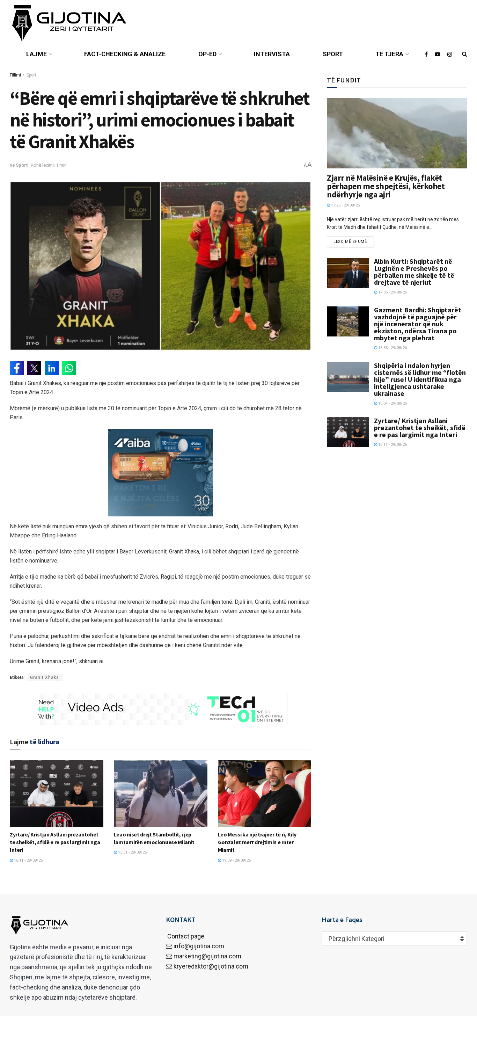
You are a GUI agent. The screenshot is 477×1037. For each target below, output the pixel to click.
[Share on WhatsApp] (69, 368)
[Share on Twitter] (34, 368)
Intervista (272, 54)
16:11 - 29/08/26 (28, 860)
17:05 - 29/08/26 (392, 292)
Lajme (36, 54)
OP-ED (207, 54)
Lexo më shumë (350, 241)
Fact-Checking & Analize (125, 54)
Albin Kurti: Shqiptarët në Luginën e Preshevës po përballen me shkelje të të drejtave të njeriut (414, 272)
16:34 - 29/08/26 (392, 403)
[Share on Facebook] (17, 368)
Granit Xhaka (44, 677)
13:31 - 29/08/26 (132, 852)
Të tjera (389, 54)
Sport (333, 54)
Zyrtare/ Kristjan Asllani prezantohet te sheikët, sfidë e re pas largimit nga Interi (55, 842)
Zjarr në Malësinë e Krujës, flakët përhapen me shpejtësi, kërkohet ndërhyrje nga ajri (386, 186)
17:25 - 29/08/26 (345, 205)
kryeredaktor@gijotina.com (211, 966)
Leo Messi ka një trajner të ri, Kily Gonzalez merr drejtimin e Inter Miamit (257, 842)
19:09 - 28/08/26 (236, 860)
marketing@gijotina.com (207, 956)
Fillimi (15, 75)
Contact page (185, 936)
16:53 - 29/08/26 (392, 348)
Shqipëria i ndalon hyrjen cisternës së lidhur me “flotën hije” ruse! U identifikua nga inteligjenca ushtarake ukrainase (420, 379)
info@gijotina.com (199, 946)
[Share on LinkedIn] (52, 368)
